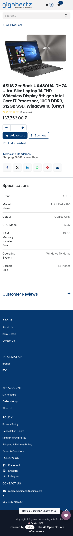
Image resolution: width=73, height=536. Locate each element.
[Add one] (23, 127)
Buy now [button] (40, 135)
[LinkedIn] (27, 167)
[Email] (57, 167)
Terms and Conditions (17, 154)
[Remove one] (7, 127)
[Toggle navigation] (67, 4)
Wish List (7, 408)
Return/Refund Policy (14, 437)
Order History (10, 401)
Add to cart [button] (17, 135)
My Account (9, 394)
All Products (14, 25)
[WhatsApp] (37, 167)
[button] (66, 510)
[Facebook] (7, 167)
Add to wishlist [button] (16, 143)
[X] (17, 167)
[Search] (66, 15)
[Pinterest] (47, 167)
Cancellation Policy (13, 431)
